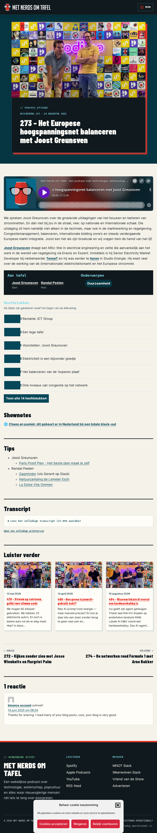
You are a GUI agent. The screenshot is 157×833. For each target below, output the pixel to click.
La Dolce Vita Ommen (36, 485)
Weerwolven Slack (127, 772)
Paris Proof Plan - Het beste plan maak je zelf (54, 463)
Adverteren (121, 786)
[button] (118, 805)
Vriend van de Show (128, 779)
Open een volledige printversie (24, 530)
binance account (19, 705)
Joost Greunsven (17, 248)
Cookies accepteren (53, 824)
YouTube (73, 779)
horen (94, 258)
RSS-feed (73, 786)
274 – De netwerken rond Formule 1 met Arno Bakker (119, 657)
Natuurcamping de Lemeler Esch (44, 479)
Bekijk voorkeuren (105, 824)
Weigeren (80, 824)
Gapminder (27, 474)
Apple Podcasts (78, 772)
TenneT (52, 258)
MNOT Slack (122, 766)
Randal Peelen (52, 283)
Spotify (71, 766)
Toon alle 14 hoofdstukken (26, 398)
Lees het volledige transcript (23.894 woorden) (46, 521)
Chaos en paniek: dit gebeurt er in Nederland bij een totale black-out (62, 424)
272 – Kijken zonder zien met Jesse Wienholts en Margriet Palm (34, 657)
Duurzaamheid (98, 283)
